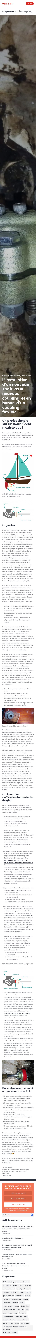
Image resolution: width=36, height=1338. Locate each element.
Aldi (4, 1282)
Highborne (6, 1299)
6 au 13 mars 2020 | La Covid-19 (12, 1238)
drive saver (11, 1169)
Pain (27, 1309)
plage (15, 1313)
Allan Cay (11, 1282)
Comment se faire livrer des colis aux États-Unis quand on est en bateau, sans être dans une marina (18, 1228)
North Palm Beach (9, 1309)
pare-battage (7, 1313)
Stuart (11, 1323)
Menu (30, 3)
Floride (28, 1292)
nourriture (20, 1309)
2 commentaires (6, 1175)
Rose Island (18, 1316)
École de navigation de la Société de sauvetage (14, 1328)
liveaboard (6, 1302)
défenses (14, 1292)
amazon (18, 1282)
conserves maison (9, 1289)
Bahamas (26, 1282)
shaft (16, 1171)
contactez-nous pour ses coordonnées (17, 1013)
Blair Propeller (17, 890)
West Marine (25, 1323)
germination (19, 1296)
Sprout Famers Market (20, 1320)
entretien (16, 1169)
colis (20, 1285)
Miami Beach (7, 1306)
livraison (15, 1302)
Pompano (22, 1313)
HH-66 (27, 1296)
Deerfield (6, 1292)
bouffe (15, 1285)
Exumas (21, 1292)
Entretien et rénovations (11, 376)
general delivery (8, 1296)
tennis (17, 1323)
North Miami (25, 1306)
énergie (14, 1332)
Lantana (25, 1299)
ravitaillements (8, 1316)
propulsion (5, 1171)
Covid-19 (27, 1289)
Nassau (16, 1306)
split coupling (22, 1171)
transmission (5, 1173)
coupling (4, 1169)
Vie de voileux (26, 376)
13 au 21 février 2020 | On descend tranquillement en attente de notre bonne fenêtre (15, 1266)
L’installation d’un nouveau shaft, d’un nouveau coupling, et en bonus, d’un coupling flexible (16, 396)
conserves (27, 1285)
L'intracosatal (16, 1299)
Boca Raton (7, 1285)
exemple (7, 915)
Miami (22, 1302)
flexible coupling (24, 1169)
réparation (12, 1171)
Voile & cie (7, 3)
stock (5, 1323)
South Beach (7, 1320)
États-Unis (6, 1332)
